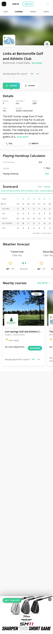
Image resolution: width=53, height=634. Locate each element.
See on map (37, 63)
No (37, 73)
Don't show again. (26, 632)
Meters (47, 187)
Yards (39, 187)
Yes (31, 73)
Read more (22, 136)
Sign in (15, 4)
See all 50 (42, 282)
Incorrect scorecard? (42, 233)
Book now (35, 348)
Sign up (28, 4)
